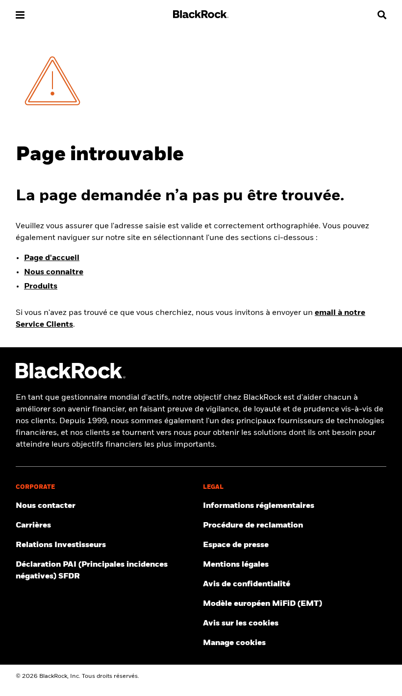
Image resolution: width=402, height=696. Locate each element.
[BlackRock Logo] (71, 376)
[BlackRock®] (200, 16)
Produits (40, 286)
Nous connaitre (53, 272)
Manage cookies (234, 643)
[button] (20, 15)
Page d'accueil (51, 258)
